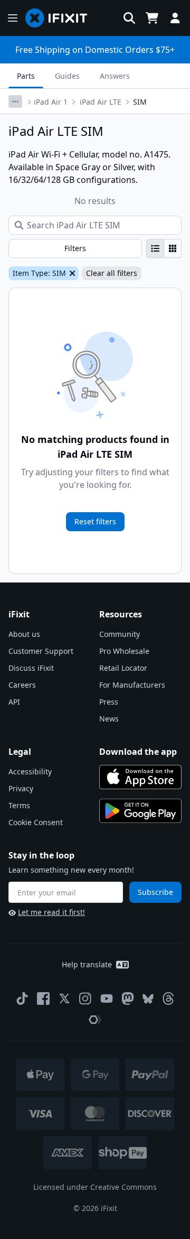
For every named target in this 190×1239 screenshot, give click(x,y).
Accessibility (30, 771)
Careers (22, 685)
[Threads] (168, 998)
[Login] (175, 18)
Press (108, 702)
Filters (75, 248)
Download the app (138, 751)
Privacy (20, 788)
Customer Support (40, 651)
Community (119, 634)
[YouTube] (106, 998)
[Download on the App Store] (140, 777)
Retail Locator (123, 668)
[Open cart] (152, 18)
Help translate (87, 964)
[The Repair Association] (95, 1019)
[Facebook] (43, 998)
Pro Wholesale (124, 651)
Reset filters (95, 521)
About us (24, 634)
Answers (115, 76)
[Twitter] (64, 998)
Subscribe (155, 892)
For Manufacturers (132, 685)
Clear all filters (111, 273)
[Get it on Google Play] (140, 811)
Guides (67, 76)
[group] (164, 248)
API (14, 702)
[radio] (155, 248)
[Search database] (129, 18)
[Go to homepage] (60, 17)
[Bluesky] (148, 998)
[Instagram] (85, 998)
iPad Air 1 (51, 102)
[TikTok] (22, 998)
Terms (19, 805)
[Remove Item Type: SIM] (71, 273)
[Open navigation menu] (12, 18)
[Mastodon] (127, 998)
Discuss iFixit (31, 668)
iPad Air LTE (100, 102)
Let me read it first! (51, 912)
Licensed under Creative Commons (95, 1187)
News (109, 719)
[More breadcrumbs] (15, 101)
